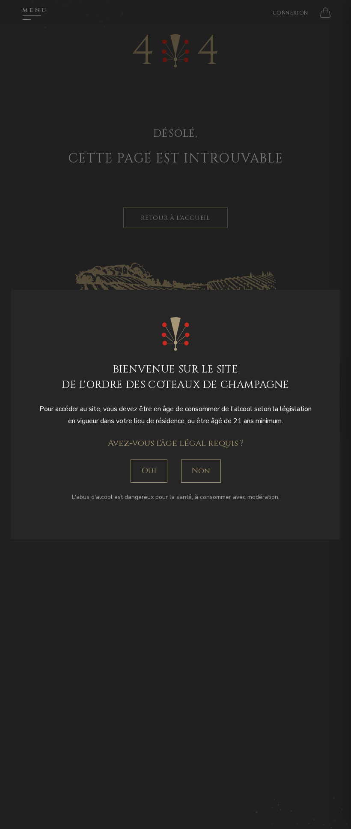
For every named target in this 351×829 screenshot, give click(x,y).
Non (201, 471)
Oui (149, 471)
